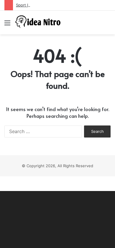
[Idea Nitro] (38, 22)
